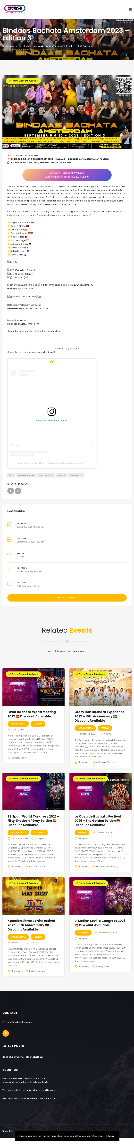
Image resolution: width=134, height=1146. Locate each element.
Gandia (15, 757)
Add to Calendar (67, 597)
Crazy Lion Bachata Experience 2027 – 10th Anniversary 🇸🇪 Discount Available (99, 716)
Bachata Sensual (26, 475)
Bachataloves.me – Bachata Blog (22, 1057)
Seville (99, 966)
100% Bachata (24, 586)
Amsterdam (23, 571)
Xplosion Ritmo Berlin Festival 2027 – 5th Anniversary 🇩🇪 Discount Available (31, 925)
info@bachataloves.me (19, 1022)
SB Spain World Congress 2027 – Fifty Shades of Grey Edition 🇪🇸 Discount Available (33, 820)
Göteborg (101, 762)
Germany (101, 866)
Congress (39, 832)
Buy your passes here (21, 288)
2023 (11, 475)
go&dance (74, 348)
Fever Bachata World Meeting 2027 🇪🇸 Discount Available (32, 714)
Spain (23, 757)
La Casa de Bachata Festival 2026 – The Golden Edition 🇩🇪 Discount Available (98, 820)
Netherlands (36, 571)
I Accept (110, 1136)
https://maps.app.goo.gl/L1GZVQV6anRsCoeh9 (68, 284)
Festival (62, 475)
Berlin (32, 971)
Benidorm (34, 866)
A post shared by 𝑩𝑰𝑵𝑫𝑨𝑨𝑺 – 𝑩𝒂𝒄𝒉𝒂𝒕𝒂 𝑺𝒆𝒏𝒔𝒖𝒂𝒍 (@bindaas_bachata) (51, 463)
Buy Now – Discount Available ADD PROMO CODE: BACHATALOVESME (67, 175)
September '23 (76, 475)
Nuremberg (112, 866)
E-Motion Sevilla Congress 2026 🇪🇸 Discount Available (100, 923)
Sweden (111, 762)
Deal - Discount (46, 475)
